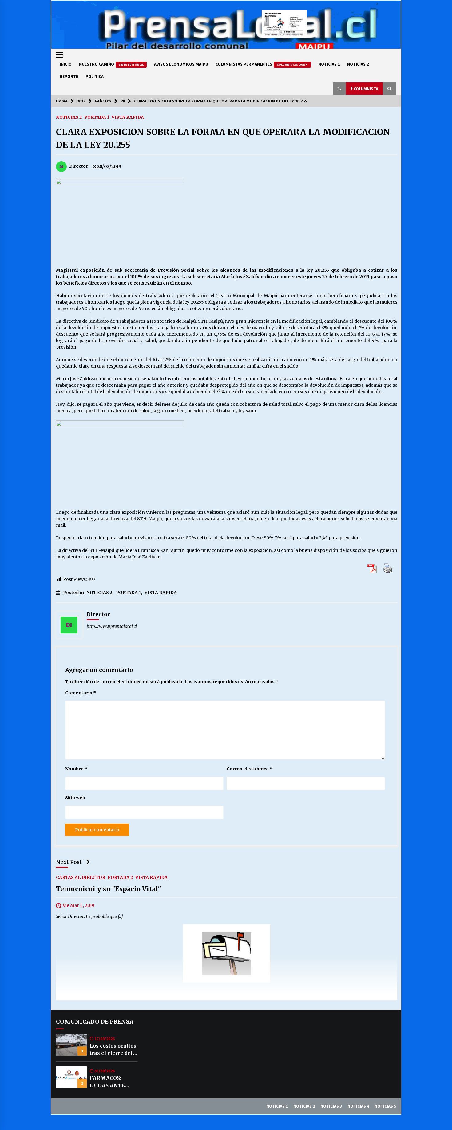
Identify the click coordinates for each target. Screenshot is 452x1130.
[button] (339, 88)
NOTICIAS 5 (385, 1106)
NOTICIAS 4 (358, 1106)
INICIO (66, 64)
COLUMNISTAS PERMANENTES (262, 64)
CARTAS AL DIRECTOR (80, 877)
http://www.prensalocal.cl (112, 626)
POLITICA (94, 76)
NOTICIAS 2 (358, 64)
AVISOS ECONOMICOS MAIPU (181, 64)
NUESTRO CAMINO (111, 64)
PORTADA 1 (96, 116)
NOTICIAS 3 (331, 1106)
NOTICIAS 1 (329, 64)
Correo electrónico (249, 769)
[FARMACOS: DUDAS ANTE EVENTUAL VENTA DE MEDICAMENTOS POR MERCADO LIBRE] (71, 1077)
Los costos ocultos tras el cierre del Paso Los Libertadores (113, 1050)
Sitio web (75, 798)
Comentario (80, 693)
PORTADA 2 (120, 877)
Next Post (69, 862)
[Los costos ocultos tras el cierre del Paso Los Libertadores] (71, 1045)
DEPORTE (69, 76)
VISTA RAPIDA (128, 116)
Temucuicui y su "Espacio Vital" (108, 889)
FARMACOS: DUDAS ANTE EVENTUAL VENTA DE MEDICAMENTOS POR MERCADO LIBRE (113, 1082)
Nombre (76, 769)
